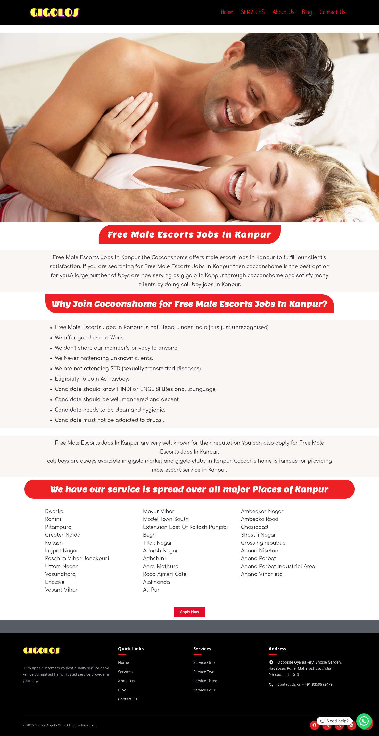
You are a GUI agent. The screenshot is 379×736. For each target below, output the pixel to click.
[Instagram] (327, 725)
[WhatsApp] (351, 725)
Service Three (205, 680)
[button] (364, 721)
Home (227, 12)
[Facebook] (314, 725)
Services (125, 671)
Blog (307, 12)
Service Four (204, 689)
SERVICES (253, 12)
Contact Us (333, 12)
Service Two (204, 671)
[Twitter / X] (339, 725)
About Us (283, 12)
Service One (204, 662)
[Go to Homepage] (42, 652)
